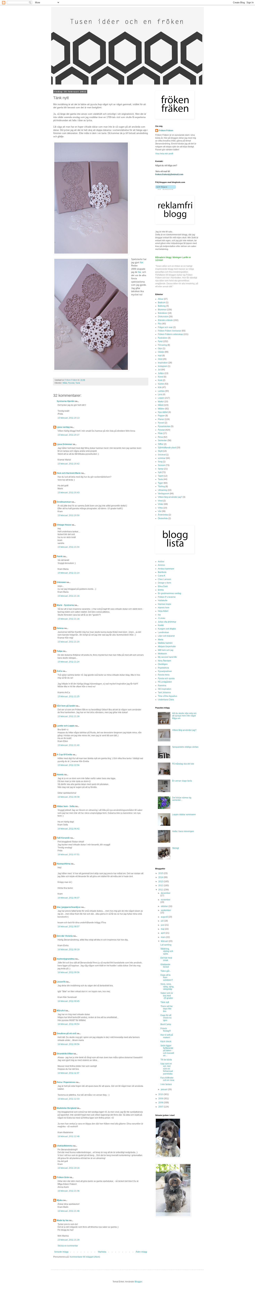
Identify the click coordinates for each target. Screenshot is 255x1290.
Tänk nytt (164, 1002)
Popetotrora (163, 668)
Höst (160, 359)
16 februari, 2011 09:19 (68, 949)
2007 (161, 1107)
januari (164, 1089)
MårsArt (61, 1010)
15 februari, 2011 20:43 (68, 492)
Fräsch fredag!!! (165, 1029)
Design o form (164, 583)
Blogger (138, 1281)
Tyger (160, 483)
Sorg (160, 461)
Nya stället (163, 412)
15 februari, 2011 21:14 (68, 573)
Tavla (77, 383)
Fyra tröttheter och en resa (167, 1079)
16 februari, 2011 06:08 (68, 797)
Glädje (161, 352)
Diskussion (163, 316)
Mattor (161, 401)
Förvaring (162, 345)
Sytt (159, 472)
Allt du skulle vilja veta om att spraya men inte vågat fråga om (184, 716)
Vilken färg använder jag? (170, 497)
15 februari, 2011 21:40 (68, 745)
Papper (161, 415)
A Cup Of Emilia (64, 754)
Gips (160, 348)
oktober (164, 906)
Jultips (161, 373)
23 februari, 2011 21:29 (68, 1240)
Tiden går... (165, 971)
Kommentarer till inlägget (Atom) (85, 1257)
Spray (160, 469)
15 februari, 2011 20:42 (68, 464)
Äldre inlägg (141, 1252)
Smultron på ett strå (66, 1033)
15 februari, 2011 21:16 (68, 596)
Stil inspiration (164, 689)
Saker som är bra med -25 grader (166, 995)
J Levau (161, 618)
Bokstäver (162, 313)
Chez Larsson (164, 579)
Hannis (60, 774)
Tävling (161, 486)
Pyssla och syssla (166, 678)
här (139, 272)
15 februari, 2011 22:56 (68, 765)
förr (141, 262)
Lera (160, 394)
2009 (161, 1098)
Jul (159, 369)
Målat (65, 383)
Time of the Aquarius (167, 696)
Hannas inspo (164, 604)
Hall (160, 355)
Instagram (162, 366)
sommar (161, 458)
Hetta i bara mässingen (183, 831)
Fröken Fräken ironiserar (169, 331)
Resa (160, 437)
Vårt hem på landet (66, 706)
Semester (162, 440)
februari (165, 941)
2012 (161, 885)
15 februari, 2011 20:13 (68, 418)
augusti (164, 917)
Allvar (160, 299)
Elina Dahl (163, 586)
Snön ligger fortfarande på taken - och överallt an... (167, 1050)
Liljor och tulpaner (166, 636)
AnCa (59, 671)
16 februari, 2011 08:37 (68, 898)
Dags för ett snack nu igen (166, 1018)
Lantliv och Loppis (66, 726)
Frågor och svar (165, 327)
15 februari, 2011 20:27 (68, 435)
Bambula (162, 572)
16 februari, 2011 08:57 (68, 926)
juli (162, 921)
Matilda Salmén (165, 643)
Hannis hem (163, 607)
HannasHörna (63, 864)
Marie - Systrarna (65, 605)
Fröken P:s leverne (167, 597)
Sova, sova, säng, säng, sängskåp (167, 986)
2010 (161, 1094)
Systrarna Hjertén (65, 401)
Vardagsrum (163, 493)
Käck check (165, 1041)
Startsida (102, 1252)
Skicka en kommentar (68, 1246)
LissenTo (61, 982)
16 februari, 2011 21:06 (68, 1191)
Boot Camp (165, 1024)
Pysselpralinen (165, 671)
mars (163, 937)
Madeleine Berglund (66, 1108)
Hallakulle (162, 600)
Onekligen (163, 664)
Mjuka (60, 1200)
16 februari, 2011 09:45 (68, 1001)
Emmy (161, 590)
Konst (160, 377)
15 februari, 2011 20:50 (68, 515)
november (165, 899)
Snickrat (161, 454)
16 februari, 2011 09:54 (68, 1024)
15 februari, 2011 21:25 (68, 696)
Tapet (160, 476)
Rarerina (162, 685)
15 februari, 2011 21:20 (68, 642)
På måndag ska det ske (183, 764)
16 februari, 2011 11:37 (68, 1073)
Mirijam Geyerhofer (167, 646)
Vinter (160, 504)
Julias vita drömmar (167, 622)
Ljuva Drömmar (64, 444)
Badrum (161, 302)
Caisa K (161, 575)
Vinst (160, 500)
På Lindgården (165, 682)
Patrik (60, 556)
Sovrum (161, 465)
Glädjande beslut (165, 965)
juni (163, 925)
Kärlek (161, 384)
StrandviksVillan (65, 1053)
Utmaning (162, 490)
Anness (161, 565)
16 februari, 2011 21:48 (68, 1211)
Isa (159, 615)
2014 (161, 877)
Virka (160, 508)
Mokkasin (162, 653)
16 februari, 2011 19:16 (68, 1168)
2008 (161, 1102)
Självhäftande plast (167, 447)
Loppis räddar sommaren (184, 814)
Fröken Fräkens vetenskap (170, 334)
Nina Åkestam (164, 660)
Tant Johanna (164, 692)
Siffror (160, 444)
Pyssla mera (163, 675)
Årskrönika (163, 515)
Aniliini (161, 561)
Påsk (160, 433)
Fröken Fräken (166, 130)
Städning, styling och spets (166, 951)
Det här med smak (166, 959)
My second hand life (167, 657)
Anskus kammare (166, 569)
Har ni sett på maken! (166, 1036)
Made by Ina (63, 1220)
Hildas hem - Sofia (66, 806)
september (166, 910)
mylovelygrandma (66, 959)
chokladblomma (65, 1146)
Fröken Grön (63, 1177)
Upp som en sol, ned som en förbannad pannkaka (166, 1068)
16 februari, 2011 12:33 (68, 1099)
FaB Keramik (63, 838)
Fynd (160, 341)
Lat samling (165, 945)
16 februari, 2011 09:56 (68, 1044)
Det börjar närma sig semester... (181, 798)
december (165, 893)
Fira (160, 323)
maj (163, 929)
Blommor (162, 309)
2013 (161, 881)
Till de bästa (166, 1059)
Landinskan (163, 632)
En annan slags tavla (182, 781)
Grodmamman (64, 502)
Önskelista (163, 518)
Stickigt (175, 848)
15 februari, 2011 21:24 (68, 662)
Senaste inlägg (61, 1252)
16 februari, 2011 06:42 (68, 828)
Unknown (61, 582)
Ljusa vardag (63, 427)
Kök (160, 387)
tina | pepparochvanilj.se (69, 907)
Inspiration (163, 363)
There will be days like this (166, 1008)
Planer (161, 419)
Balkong (162, 306)
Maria (160, 639)
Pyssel (161, 423)
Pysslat (71, 383)
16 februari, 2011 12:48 (68, 1136)
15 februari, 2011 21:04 (68, 547)
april (163, 933)
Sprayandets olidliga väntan (185, 747)
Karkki (161, 625)
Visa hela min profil (164, 153)
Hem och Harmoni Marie (69, 473)
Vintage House (64, 525)
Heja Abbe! (163, 611)
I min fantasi (166, 1084)
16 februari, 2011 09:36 (68, 972)
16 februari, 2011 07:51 (68, 854)
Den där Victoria (65, 936)
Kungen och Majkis (167, 629)
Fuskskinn (162, 338)
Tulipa (59, 651)
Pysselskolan (164, 426)
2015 (161, 873)
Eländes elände (165, 320)
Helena (60, 628)
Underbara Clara (166, 699)
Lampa (161, 391)
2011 (161, 889)
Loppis (161, 398)
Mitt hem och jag (165, 650)
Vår (159, 511)
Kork (160, 380)
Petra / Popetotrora (66, 1082)
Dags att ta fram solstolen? (166, 977)
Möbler (161, 408)
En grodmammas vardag (169, 593)
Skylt (160, 451)
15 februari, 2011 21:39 (68, 716)
